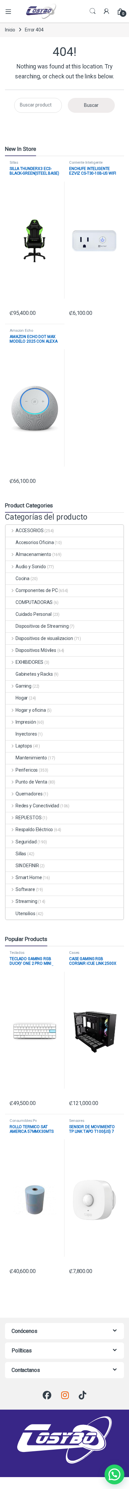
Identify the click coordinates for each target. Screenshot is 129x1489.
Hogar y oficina (31, 710)
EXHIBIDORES (29, 662)
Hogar (22, 698)
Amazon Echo (21, 330)
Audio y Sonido (31, 566)
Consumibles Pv (23, 1121)
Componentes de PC (37, 590)
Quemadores (29, 793)
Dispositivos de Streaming (42, 626)
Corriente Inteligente (86, 162)
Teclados (17, 953)
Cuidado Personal (34, 614)
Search (92, 11)
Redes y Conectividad (37, 805)
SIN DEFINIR (27, 865)
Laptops (24, 745)
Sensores (76, 1121)
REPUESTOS (29, 817)
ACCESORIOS (29, 530)
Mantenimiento (31, 757)
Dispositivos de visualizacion (44, 638)
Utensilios (25, 913)
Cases (74, 953)
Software (25, 889)
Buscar (91, 105)
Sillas (14, 162)
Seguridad (26, 841)
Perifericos (27, 770)
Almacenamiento (33, 554)
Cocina (22, 578)
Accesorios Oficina (35, 542)
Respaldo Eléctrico (34, 829)
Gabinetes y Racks (34, 674)
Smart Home (29, 877)
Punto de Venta (31, 782)
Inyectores (26, 734)
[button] (114, 1474)
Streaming (26, 901)
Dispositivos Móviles (36, 650)
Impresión (26, 722)
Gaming (23, 686)
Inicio (10, 29)
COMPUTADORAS (34, 602)
